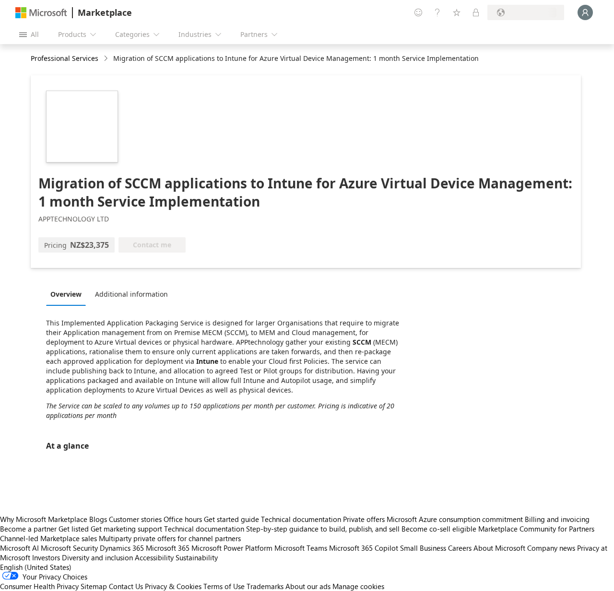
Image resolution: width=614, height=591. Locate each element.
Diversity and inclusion (97, 557)
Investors (46, 557)
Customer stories (135, 519)
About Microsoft (499, 548)
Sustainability (197, 557)
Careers (460, 548)
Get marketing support (126, 528)
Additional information (131, 294)
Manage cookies (358, 586)
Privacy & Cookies (173, 586)
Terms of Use (224, 586)
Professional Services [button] (64, 58)
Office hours (183, 519)
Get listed (74, 528)
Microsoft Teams (300, 548)
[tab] (68, 293)
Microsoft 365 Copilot (363, 548)
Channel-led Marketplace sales (48, 538)
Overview (66, 294)
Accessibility (154, 557)
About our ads (308, 586)
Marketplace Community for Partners (536, 528)
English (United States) (35, 567)
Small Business (423, 548)
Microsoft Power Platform (231, 548)
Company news (551, 548)
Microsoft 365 (167, 548)
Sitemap (94, 586)
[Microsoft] (41, 12)
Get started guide (231, 519)
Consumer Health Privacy (39, 586)
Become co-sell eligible (438, 528)
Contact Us (126, 586)
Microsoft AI (19, 548)
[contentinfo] (106, 58)
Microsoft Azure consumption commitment (456, 519)
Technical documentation (301, 519)
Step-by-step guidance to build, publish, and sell (323, 528)
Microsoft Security (69, 548)
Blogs (98, 519)
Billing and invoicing (557, 519)
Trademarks (265, 586)
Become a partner (28, 528)
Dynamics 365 (122, 548)
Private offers (364, 519)
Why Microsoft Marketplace (43, 519)
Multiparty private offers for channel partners (170, 538)
